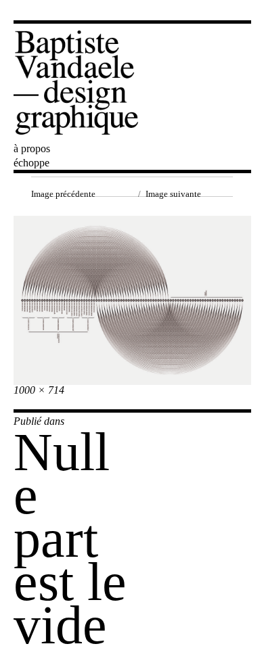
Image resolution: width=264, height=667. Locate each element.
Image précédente (63, 194)
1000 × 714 (39, 390)
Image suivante (173, 194)
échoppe (31, 162)
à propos (32, 148)
